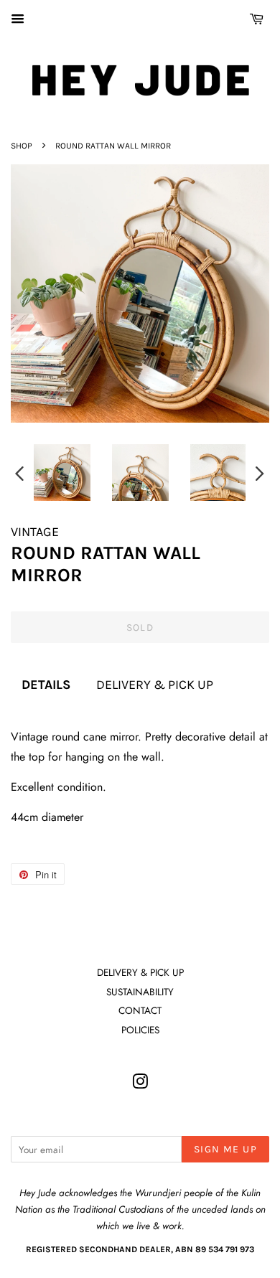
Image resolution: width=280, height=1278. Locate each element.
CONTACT (140, 1010)
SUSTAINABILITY (140, 992)
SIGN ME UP (225, 1149)
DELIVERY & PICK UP (154, 684)
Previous (19, 473)
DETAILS (46, 684)
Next (260, 473)
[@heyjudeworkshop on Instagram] (140, 1084)
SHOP (21, 146)
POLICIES (140, 1030)
